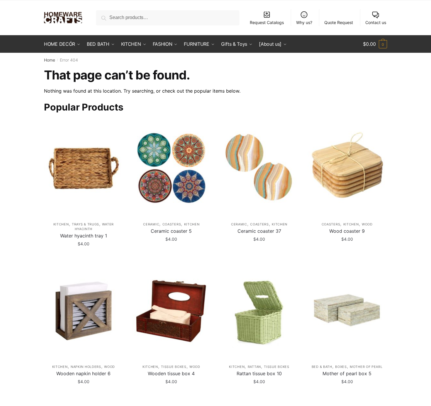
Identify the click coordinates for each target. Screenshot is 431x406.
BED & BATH (322, 367)
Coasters (171, 224)
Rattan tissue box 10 (259, 373)
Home (49, 59)
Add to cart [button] (83, 256)
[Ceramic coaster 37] (259, 168)
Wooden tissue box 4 (171, 373)
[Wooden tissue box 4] (171, 311)
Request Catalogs (267, 22)
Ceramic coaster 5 (171, 231)
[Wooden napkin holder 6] (83, 311)
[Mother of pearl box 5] (347, 311)
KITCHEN (61, 224)
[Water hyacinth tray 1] (83, 168)
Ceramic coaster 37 (259, 231)
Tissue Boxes (173, 367)
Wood (367, 224)
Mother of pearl (366, 367)
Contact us (375, 22)
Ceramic (151, 224)
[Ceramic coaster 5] (171, 168)
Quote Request (338, 22)
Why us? (304, 22)
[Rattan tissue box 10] (259, 311)
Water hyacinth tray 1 (83, 236)
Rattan (254, 367)
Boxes (341, 367)
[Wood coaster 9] (347, 168)
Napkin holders (86, 367)
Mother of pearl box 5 (347, 373)
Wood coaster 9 (347, 231)
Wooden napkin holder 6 (83, 373)
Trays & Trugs (85, 224)
